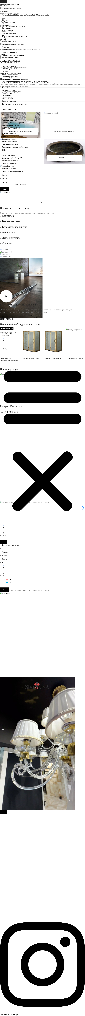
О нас (4, 8)
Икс (4, 189)
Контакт (5, 182)
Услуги (4, 175)
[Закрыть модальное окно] (3, 812)
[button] (42, 439)
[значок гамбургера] (3, 1)
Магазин (5, 12)
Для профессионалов (10, 5)
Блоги (4, 178)
